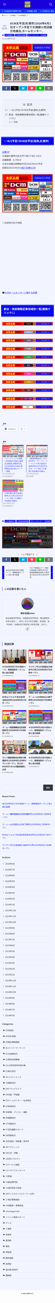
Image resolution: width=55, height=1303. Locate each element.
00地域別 (10, 1030)
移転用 (8, 1252)
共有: (16, 121)
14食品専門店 (12, 1182)
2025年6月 (10, 945)
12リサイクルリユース (15, 1170)
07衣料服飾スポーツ (14, 1129)
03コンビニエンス (13, 1077)
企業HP (6, 151)
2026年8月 (10, 863)
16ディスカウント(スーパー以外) (20, 1193)
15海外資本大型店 (13, 1187)
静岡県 (8, 1275)
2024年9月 (10, 997)
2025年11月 (10, 916)
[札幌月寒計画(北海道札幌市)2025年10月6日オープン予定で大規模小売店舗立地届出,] (13, 486)
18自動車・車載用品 (14, 1205)
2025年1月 (10, 974)
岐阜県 (8, 1234)
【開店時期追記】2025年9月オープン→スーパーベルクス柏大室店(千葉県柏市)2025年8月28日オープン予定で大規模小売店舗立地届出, (38, 464)
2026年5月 (10, 881)
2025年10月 (10, 922)
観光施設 (9, 1257)
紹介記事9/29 (28, 167)
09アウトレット (12, 1147)
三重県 (8, 1228)
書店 (7, 1246)
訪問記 (8, 1263)
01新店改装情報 (21, 35)
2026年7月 (10, 869)
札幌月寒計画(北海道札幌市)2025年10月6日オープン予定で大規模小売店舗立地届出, (13, 497)
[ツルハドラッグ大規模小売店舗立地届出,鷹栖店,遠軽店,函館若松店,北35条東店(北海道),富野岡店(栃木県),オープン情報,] (13, 451)
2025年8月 (10, 933)
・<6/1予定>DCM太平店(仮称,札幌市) (27, 110)
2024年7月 (10, 1009)
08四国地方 (11, 1135)
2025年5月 (10, 951)
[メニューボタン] (4, 4)
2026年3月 (10, 892)
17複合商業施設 (12, 1199)
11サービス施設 (12, 1164)
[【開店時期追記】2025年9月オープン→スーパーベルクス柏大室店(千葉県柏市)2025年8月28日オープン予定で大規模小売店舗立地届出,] (37, 451)
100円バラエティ (13, 1158)
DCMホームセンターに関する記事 (20, 292)
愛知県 (8, 1240)
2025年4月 (10, 957)
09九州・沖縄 (12, 1152)
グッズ (8, 1222)
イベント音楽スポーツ (15, 1217)
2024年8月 (10, 1003)
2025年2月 (10, 968)
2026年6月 (10, 875)
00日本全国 (11, 1036)
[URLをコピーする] (49, 88)
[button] (6, 88)
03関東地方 (11, 1082)
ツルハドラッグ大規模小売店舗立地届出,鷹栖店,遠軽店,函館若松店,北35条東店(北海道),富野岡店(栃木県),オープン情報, (13, 464)
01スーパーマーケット (15, 1047)
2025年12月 (10, 910)
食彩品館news (27, 613)
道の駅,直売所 (12, 1269)
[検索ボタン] (50, 4)
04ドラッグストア (13, 1088)
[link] (27, 629)
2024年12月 (10, 980)
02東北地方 (11, 1071)
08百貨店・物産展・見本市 (17, 1141)
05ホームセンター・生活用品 (37, 35)
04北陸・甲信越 (12, 1094)
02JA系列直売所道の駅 (16, 1065)
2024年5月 (10, 1015)
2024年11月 (10, 986)
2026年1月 (10, 904)
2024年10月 (10, 992)
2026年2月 (10, 898)
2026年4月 (10, 887)
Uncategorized (13, 1211)
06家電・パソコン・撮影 (16, 1112)
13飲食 (9, 1176)
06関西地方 (11, 1117)
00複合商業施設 (12, 1042)
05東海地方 (11, 1106)
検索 (48, 787)
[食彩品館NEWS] (27, 4)
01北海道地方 (9, 35)
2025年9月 (10, 927)
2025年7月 (10, 939)
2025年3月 (10, 962)
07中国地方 (11, 1123)
